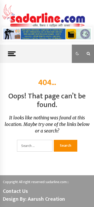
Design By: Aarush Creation (34, 199)
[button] (77, 54)
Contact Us (15, 191)
